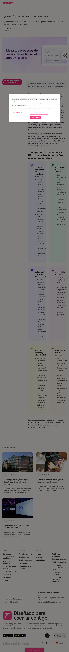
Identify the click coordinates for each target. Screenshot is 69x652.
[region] (34, 108)
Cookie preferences (17, 112)
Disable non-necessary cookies (39, 112)
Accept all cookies (35, 117)
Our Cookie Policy (45, 108)
